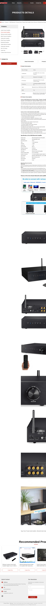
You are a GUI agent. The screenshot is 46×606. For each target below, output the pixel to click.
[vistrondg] (2, 596)
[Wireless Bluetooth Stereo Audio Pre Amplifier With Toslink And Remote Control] (27, 554)
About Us (19, 2)
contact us (32, 597)
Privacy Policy (6, 603)
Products (26, 2)
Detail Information (29, 61)
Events (32, 2)
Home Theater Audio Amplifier (29, 531)
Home (13, 2)
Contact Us (38, 2)
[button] (8, 558)
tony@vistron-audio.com (8, 593)
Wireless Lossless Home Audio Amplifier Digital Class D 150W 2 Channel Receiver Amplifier (9, 565)
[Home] (3, 3)
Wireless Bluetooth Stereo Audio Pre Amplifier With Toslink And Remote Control (26, 565)
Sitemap (11, 603)
